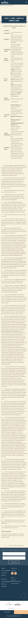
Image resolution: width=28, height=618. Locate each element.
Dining (3, 568)
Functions (4, 573)
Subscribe (14, 562)
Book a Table (21, 612)
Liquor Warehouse (6, 581)
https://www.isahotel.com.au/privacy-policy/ (11, 331)
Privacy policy (17, 608)
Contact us (14, 568)
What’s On (4, 579)
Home (6, 545)
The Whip (3, 586)
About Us (3, 584)
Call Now (7, 612)
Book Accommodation (14, 616)
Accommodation (5, 570)
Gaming (3, 575)
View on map (14, 583)
